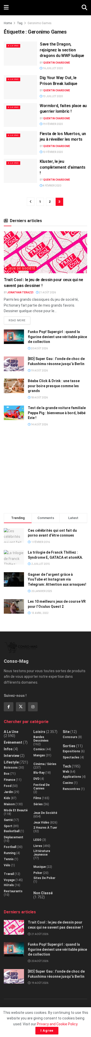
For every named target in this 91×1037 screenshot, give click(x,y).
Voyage (9, 880)
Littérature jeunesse (41, 852)
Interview (11, 756)
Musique (39, 867)
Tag (19, 23)
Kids (7, 798)
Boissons (11, 767)
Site (66, 732)
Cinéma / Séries (44, 764)
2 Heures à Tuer (45, 827)
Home (8, 23)
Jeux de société (21, 268)
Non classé (43, 893)
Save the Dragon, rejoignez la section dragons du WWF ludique (62, 50)
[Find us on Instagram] (33, 706)
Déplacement (13, 837)
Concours (70, 737)
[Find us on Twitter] (21, 706)
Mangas (39, 755)
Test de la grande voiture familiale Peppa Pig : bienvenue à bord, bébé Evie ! (57, 413)
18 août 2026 (39, 397)
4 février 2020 (51, 185)
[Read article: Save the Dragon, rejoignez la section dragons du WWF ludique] (20, 53)
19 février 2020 (52, 124)
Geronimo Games (40, 23)
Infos (8, 749)
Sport (8, 826)
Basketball (11, 831)
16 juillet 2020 (52, 68)
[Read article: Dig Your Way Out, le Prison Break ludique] (20, 87)
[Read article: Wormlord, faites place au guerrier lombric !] (20, 115)
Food (7, 786)
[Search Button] (84, 7)
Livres (37, 846)
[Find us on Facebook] (8, 706)
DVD (36, 779)
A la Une (13, 46)
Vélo (7, 865)
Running (9, 853)
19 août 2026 (39, 370)
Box (6, 773)
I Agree (46, 1030)
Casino (68, 783)
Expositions (71, 751)
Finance (9, 780)
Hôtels (9, 885)
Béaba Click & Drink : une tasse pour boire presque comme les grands (54, 386)
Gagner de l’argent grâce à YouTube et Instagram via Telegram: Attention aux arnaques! (57, 579)
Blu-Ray (38, 772)
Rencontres (71, 789)
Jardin (8, 792)
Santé (8, 820)
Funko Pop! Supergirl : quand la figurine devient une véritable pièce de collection (57, 337)
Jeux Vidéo (41, 822)
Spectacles (71, 757)
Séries (38, 804)
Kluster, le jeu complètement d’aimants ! (62, 167)
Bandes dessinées (41, 738)
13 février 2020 (52, 152)
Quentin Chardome (56, 62)
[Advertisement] (45, 472)
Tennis (9, 859)
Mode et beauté (16, 810)
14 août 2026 (39, 424)
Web (66, 771)
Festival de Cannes (41, 786)
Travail (9, 874)
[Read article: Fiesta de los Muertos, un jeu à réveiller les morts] (20, 143)
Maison (9, 804)
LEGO (37, 840)
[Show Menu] (6, 7)
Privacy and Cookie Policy (57, 1024)
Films (37, 798)
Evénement (13, 742)
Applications (72, 777)
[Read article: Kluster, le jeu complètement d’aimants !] (20, 171)
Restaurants (13, 891)
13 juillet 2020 (52, 96)
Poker (37, 873)
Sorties (69, 746)
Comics (39, 749)
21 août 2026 (47, 292)
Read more (19, 319)
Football (10, 847)
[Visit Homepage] (45, 8)
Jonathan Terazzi (20, 292)
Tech (67, 766)
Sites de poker (44, 878)
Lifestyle (11, 762)
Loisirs (39, 732)
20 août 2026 (39, 348)
